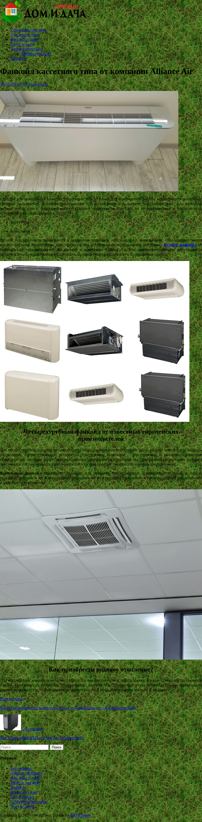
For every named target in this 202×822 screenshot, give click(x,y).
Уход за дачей (22, 806)
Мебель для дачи (36, 53)
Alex (24, 84)
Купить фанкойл (180, 245)
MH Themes (80, 815)
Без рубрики (22, 768)
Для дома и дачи (25, 34)
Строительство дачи (29, 30)
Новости (18, 58)
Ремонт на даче (24, 39)
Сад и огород (22, 44)
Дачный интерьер (26, 49)
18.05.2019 (9, 84)
